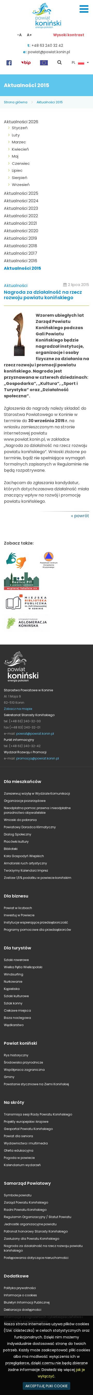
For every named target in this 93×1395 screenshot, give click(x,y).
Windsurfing (13, 974)
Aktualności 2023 (21, 208)
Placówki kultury (16, 841)
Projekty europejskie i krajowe (26, 1121)
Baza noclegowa (17, 1018)
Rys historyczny (16, 1055)
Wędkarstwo (14, 1025)
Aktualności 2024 (21, 201)
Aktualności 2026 (21, 122)
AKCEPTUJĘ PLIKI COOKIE (46, 1386)
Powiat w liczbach (18, 908)
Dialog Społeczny (17, 834)
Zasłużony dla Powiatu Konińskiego (31, 1238)
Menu (84, 9)
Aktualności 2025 (21, 193)
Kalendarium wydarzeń (22, 1165)
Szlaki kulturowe (16, 996)
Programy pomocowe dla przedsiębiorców (37, 929)
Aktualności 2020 (21, 231)
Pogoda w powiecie (19, 1158)
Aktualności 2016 (20, 261)
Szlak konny (13, 1003)
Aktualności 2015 (50, 102)
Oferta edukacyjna (18, 1150)
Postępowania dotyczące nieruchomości (36, 1258)
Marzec (19, 142)
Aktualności (15, 286)
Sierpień (19, 177)
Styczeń (20, 127)
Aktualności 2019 (20, 238)
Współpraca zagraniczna (24, 1069)
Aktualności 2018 (20, 246)
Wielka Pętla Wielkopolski (23, 967)
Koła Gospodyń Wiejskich (24, 856)
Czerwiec (21, 163)
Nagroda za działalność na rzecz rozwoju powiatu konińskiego (43, 295)
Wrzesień (21, 184)
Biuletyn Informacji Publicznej (27, 1302)
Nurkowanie (13, 981)
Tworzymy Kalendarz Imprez (26, 870)
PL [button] (73, 62)
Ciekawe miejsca (17, 1010)
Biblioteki (11, 849)
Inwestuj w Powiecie (19, 915)
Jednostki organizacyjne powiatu (30, 1224)
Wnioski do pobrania (20, 820)
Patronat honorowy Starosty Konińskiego (36, 1231)
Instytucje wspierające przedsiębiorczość (36, 922)
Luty (16, 135)
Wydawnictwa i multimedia (26, 1143)
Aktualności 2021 (20, 223)
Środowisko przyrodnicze (23, 1062)
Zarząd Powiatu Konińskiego (26, 1202)
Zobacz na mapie (18, 709)
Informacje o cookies (20, 1295)
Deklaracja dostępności (22, 1309)
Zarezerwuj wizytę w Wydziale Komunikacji (37, 793)
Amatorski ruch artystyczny (25, 863)
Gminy (9, 1077)
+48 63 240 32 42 (47, 45)
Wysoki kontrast (68, 34)
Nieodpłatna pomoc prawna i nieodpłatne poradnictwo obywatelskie (37, 810)
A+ (29, 34)
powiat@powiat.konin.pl (49, 52)
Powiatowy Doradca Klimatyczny (30, 827)
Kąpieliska (12, 989)
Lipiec (17, 170)
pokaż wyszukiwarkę (59, 62)
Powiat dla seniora (18, 1136)
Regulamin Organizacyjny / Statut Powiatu (37, 1217)
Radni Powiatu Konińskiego (25, 1209)
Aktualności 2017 (20, 253)
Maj (15, 156)
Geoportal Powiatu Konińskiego (28, 1129)
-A (19, 34)
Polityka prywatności (20, 1288)
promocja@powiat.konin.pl (37, 758)
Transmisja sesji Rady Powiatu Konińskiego (38, 1114)
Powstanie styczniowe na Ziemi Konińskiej (36, 1084)
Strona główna (15, 102)
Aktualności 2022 (21, 216)
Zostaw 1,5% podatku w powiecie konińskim (37, 877)
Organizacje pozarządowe (24, 801)
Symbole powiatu (18, 1195)
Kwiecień (20, 149)
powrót (81, 516)
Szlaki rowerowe (16, 960)
